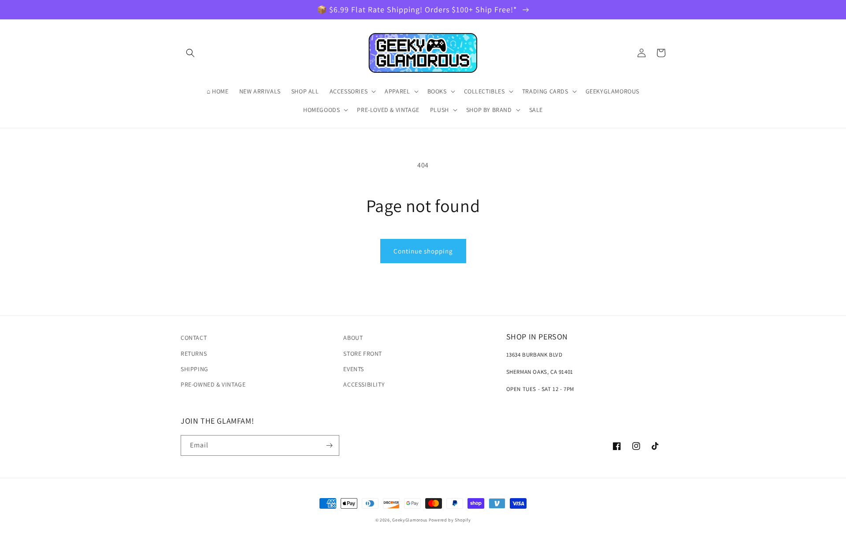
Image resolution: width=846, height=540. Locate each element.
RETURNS (194, 354)
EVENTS (353, 369)
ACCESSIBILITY (364, 384)
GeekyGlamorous (409, 520)
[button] (190, 53)
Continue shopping (423, 251)
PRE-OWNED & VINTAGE (213, 384)
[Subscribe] (329, 445)
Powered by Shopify (450, 520)
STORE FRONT (362, 354)
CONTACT (194, 338)
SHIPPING (194, 369)
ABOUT (353, 338)
